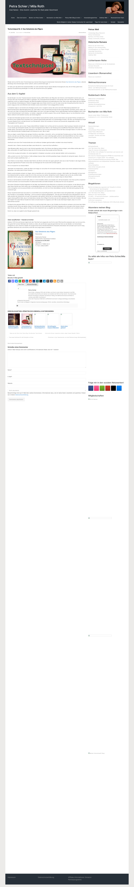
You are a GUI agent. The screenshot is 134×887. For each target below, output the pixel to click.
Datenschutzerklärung (21, 395)
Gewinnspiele (92, 137)
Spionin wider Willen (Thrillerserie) (98, 115)
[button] (9, 281)
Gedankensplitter (93, 168)
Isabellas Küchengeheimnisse (96, 104)
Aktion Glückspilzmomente (96, 198)
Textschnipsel (38, 333)
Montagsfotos (92, 172)
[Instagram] (96, 388)
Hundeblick (91, 170)
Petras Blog (25, 333)
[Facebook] (90, 388)
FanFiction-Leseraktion (95, 200)
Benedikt (74, 333)
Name (10, 370)
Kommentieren (82, 32)
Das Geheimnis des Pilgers (73, 82)
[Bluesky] (119, 388)
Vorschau (91, 128)
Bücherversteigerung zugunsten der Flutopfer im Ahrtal (104, 187)
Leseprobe (57, 333)
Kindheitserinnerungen (94, 174)
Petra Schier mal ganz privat (96, 167)
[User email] (17, 305)
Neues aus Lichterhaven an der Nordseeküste (101, 64)
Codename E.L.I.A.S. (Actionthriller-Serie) (100, 117)
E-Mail (10, 376)
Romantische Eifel (93, 102)
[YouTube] (107, 388)
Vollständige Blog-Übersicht (96, 33)
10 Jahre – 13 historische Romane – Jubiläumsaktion (103, 196)
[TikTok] (113, 388)
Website (10, 383)
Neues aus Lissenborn (94, 77)
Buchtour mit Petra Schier (95, 36)
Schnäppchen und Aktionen (96, 133)
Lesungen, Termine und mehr (96, 135)
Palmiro (78, 333)
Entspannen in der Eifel (95, 106)
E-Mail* (99, 216)
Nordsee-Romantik (93, 66)
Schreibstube (32, 333)
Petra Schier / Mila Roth (26, 6)
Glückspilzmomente (94, 176)
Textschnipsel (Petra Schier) (96, 130)
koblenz (62, 333)
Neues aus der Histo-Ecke (16, 333)
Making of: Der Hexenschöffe (97, 47)
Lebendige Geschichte (94, 51)
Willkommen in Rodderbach (96, 98)
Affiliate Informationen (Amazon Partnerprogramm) (79, 878)
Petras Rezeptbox (93, 165)
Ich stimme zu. (100, 244)
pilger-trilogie (68, 333)
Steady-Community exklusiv (96, 38)
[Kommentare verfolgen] (24, 343)
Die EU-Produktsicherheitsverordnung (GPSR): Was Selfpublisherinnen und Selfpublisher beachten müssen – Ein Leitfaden (105, 161)
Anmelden (107, 248)
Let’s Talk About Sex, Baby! (96, 148)
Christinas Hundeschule (95, 67)
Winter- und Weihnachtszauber (97, 88)
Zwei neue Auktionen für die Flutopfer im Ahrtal (21, 337)
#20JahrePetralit (93, 146)
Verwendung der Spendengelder (99, 189)
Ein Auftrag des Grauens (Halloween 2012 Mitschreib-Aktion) (106, 202)
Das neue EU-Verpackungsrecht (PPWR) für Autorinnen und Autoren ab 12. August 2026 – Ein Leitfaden (105, 156)
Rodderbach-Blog (93, 100)
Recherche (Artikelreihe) (95, 53)
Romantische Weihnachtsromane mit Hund (100, 86)
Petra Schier (27, 32)
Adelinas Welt (92, 55)
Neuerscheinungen (93, 126)
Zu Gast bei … (92, 178)
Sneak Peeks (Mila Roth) (95, 131)
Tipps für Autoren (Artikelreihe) (97, 150)
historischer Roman (49, 333)
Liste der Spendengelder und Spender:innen (102, 191)
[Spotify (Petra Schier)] (102, 388)
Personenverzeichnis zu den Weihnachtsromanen (102, 89)
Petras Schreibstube (94, 35)
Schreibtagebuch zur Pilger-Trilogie (98, 49)
